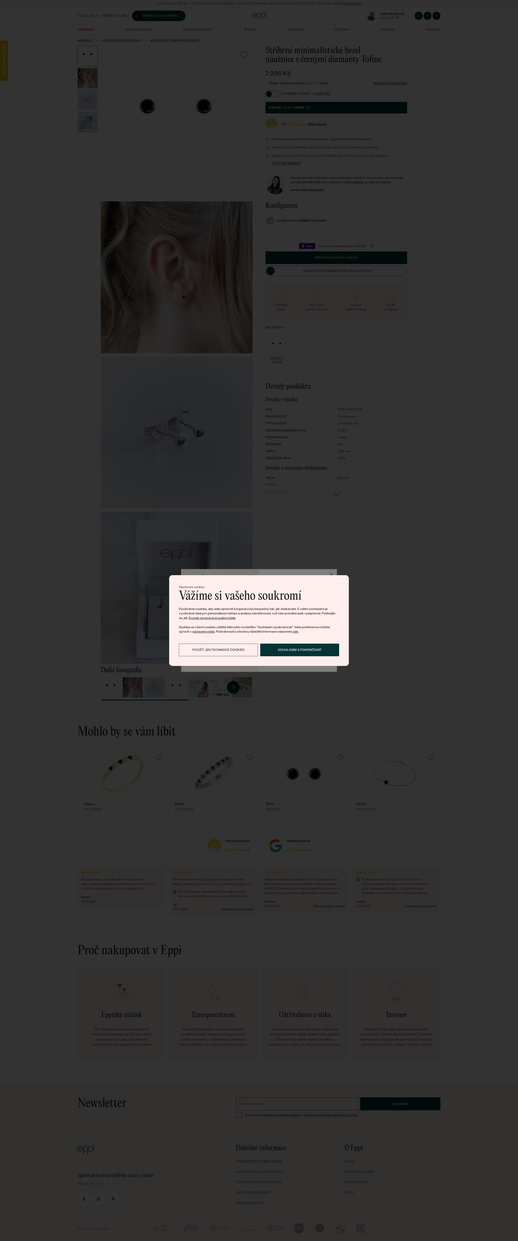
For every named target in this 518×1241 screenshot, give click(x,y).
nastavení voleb (203, 631)
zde (295, 631)
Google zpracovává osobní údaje (212, 618)
